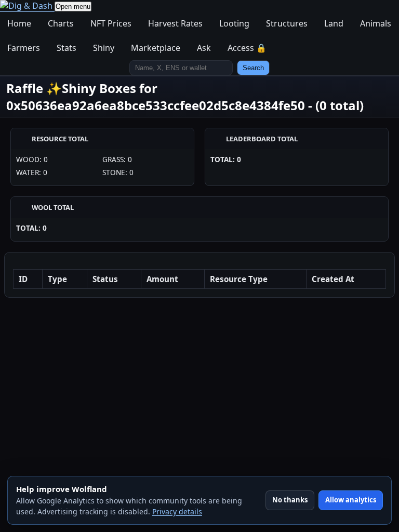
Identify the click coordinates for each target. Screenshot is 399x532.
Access (247, 48)
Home (19, 23)
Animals (375, 23)
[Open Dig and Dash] (27, 6)
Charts (61, 23)
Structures (287, 23)
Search (253, 68)
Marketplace (155, 48)
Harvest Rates (175, 23)
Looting (234, 23)
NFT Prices (110, 23)
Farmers (23, 48)
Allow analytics (350, 499)
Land (333, 23)
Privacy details (177, 511)
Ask (204, 48)
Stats (66, 48)
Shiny (103, 48)
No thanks (290, 499)
